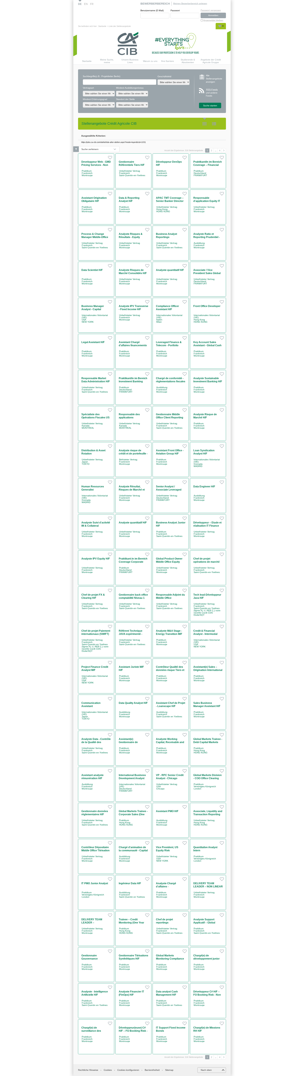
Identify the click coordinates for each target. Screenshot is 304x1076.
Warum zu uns (150, 61)
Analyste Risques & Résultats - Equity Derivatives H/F (130, 237)
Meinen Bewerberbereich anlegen (190, 3)
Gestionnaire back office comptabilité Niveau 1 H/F (133, 597)
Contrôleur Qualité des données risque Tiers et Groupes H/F (170, 670)
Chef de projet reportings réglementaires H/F (167, 922)
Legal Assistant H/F (93, 342)
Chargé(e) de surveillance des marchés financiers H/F (95, 1030)
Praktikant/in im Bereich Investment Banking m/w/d (133, 381)
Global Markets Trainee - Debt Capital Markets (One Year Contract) (207, 742)
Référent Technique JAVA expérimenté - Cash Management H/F (132, 633)
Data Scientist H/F (92, 270)
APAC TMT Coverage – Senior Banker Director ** (170, 201)
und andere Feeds (212, 92)
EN (86, 4)
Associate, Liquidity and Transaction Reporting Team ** (207, 814)
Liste (214, 124)
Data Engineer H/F (204, 486)
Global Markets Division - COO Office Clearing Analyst (207, 778)
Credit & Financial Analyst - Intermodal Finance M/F (205, 633)
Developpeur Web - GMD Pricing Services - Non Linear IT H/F (96, 164)
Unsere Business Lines (129, 61)
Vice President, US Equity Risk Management (167, 850)
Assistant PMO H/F (167, 811)
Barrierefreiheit (152, 1070)
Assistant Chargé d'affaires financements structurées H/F (133, 345)
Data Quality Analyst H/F (133, 703)
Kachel (204, 124)
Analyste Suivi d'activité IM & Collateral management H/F (95, 525)
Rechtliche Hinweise (88, 1070)
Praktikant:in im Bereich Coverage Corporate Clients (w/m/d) (133, 561)
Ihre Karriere (167, 61)
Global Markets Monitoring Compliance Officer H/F (170, 958)
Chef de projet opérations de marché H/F (206, 561)
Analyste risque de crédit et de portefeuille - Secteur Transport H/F (133, 453)
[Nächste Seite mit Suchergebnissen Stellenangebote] (224, 150)
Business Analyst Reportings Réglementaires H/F (168, 237)
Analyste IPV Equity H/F (95, 558)
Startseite (102, 26)
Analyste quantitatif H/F (170, 270)
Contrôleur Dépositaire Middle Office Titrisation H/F (95, 850)
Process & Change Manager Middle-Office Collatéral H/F (94, 237)
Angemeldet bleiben (213, 20)
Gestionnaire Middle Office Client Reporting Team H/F (169, 417)
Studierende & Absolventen (188, 61)
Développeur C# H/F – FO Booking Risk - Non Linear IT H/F (207, 994)
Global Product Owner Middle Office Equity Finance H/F (169, 561)
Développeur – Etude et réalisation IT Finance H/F (207, 525)
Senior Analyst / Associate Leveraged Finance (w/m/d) (168, 489)
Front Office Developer (206, 306)
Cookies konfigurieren (128, 1070)
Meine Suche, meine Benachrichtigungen (107, 61)
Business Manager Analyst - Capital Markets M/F (92, 309)
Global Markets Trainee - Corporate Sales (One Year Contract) (133, 814)
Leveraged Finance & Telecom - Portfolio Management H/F (169, 345)
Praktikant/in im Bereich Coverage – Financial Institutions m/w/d (207, 164)
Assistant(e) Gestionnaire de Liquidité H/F (128, 742)
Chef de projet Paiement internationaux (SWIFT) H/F (95, 633)
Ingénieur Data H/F (130, 883)
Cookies (108, 1070)
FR (92, 4)
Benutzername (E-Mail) (152, 10)
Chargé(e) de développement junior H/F (206, 958)
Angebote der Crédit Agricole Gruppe (211, 61)
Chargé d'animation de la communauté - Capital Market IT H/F (133, 850)
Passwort (175, 10)
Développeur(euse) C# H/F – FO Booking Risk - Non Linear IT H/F (133, 1030)
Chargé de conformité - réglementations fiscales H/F (170, 381)
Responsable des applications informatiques (129, 417)
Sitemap (169, 1070)
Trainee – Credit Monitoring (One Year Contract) (131, 922)
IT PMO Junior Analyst (94, 883)
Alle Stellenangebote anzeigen (213, 78)
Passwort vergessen (211, 10)
